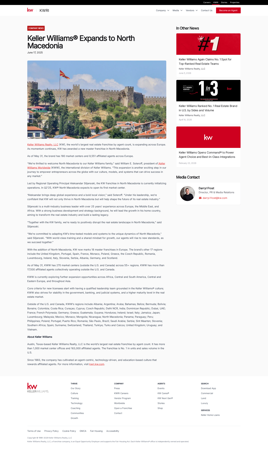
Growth (74, 418)
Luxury (204, 403)
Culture (74, 393)
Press (117, 388)
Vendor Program (122, 398)
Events (161, 388)
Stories (224, 2)
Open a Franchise (123, 408)
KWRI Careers (121, 393)
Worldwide (119, 403)
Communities (77, 413)
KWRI (215, 2)
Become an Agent (228, 10)
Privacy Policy (51, 431)
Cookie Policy (69, 431)
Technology (77, 403)
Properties (234, 2)
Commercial (207, 393)
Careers (206, 2)
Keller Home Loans (210, 415)
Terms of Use (34, 431)
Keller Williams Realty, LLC (42, 144)
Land (203, 398)
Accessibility (112, 431)
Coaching (75, 408)
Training (75, 398)
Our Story (75, 388)
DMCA (83, 431)
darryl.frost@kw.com (215, 197)
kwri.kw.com (96, 364)
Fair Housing (96, 431)
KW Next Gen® (165, 398)
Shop (160, 408)
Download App (208, 388)
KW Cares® (163, 393)
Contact (118, 413)
